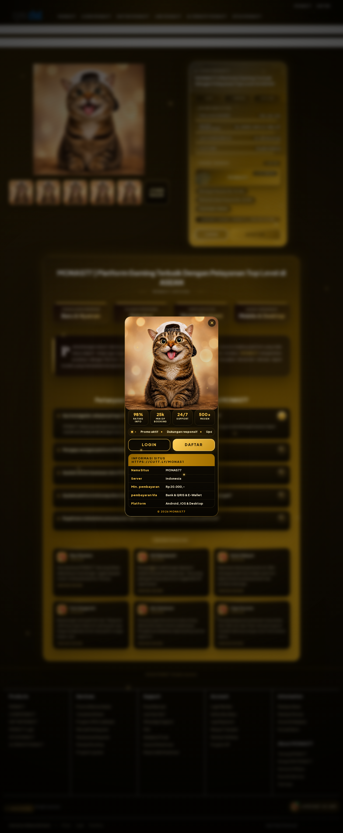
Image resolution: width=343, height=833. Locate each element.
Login (149, 444)
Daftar (194, 444)
